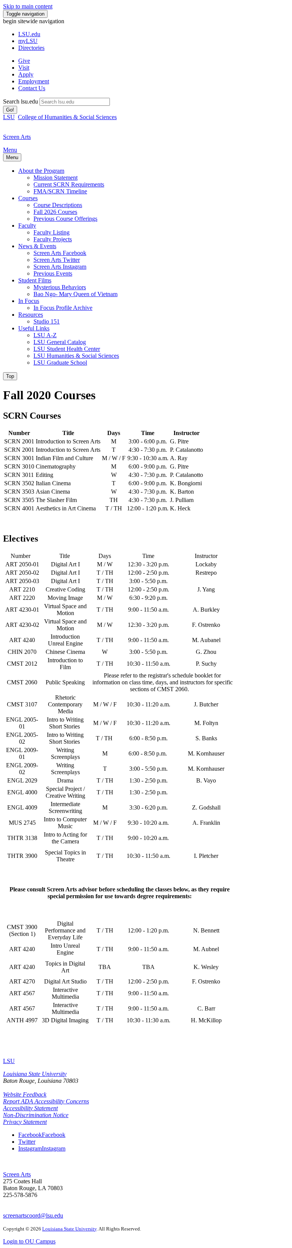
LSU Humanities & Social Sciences (76, 355)
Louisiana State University (35, 1074)
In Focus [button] (28, 301)
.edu (29, 34)
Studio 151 (46, 321)
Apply (25, 74)
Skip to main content (27, 6)
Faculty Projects (52, 239)
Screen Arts (17, 1174)
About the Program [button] (41, 170)
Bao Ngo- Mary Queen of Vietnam (75, 294)
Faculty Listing (51, 232)
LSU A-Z (45, 335)
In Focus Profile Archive (62, 307)
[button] (41, 1135)
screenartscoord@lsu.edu (33, 1215)
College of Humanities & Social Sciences (67, 117)
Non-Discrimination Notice (35, 1115)
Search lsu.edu (20, 101)
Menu (10, 150)
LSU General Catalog (59, 342)
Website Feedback (24, 1094)
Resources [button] (30, 314)
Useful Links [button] (33, 328)
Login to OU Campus (29, 1241)
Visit (23, 67)
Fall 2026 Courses (55, 212)
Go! (10, 110)
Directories (31, 48)
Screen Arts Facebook (59, 253)
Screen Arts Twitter (56, 260)
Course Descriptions (57, 205)
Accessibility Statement (30, 1108)
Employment (33, 81)
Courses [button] (28, 198)
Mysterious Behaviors (59, 287)
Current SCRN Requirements (68, 184)
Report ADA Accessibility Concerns (46, 1101)
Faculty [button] (27, 225)
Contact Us (31, 88)
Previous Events (52, 273)
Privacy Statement (25, 1122)
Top (10, 376)
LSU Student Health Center (66, 349)
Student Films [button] (34, 280)
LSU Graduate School (60, 362)
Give (24, 60)
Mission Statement (55, 177)
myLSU (28, 41)
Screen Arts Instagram (59, 266)
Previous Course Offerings (65, 218)
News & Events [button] (37, 246)
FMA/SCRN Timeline (60, 191)
